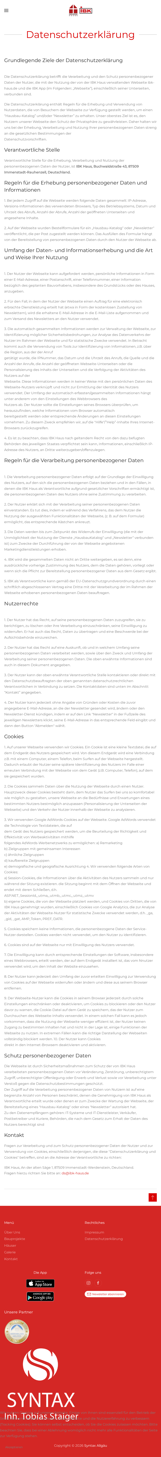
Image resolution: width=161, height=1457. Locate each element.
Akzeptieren (14, 1447)
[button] (6, 10)
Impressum (94, 1232)
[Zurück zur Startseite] (80, 10)
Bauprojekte (14, 1239)
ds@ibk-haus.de (75, 1173)
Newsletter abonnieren (108, 1294)
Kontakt (11, 1259)
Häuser (10, 1246)
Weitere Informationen (80, 1454)
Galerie (10, 1252)
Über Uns (12, 1232)
